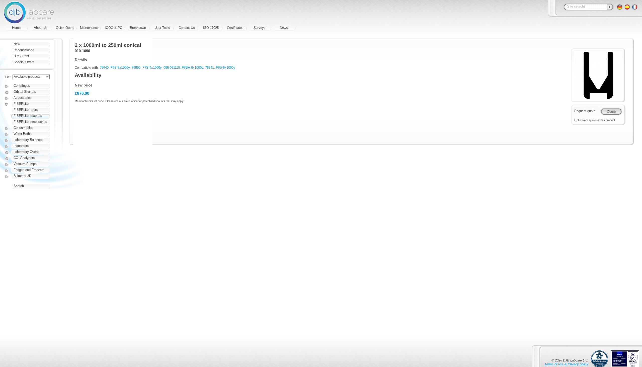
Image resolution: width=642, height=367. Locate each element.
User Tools (162, 28)
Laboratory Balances (28, 140)
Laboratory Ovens (26, 152)
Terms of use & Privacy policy (566, 364)
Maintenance (89, 28)
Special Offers (24, 62)
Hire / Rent (21, 56)
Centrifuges (22, 85)
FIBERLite (21, 104)
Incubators (21, 146)
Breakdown (138, 28)
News (284, 28)
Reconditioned (24, 50)
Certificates (235, 28)
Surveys (260, 28)
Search (19, 186)
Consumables (23, 128)
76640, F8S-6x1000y (115, 67)
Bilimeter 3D (22, 176)
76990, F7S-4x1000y (147, 67)
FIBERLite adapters (28, 116)
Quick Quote (65, 28)
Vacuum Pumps (25, 164)
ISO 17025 (211, 28)
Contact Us (187, 28)
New (17, 44)
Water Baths (23, 134)
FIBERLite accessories (30, 122)
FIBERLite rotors (26, 110)
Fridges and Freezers (29, 170)
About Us (40, 28)
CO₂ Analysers (24, 158)
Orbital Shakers (25, 92)
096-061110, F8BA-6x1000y (183, 67)
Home (16, 28)
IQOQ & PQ (113, 28)
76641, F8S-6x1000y (220, 67)
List (8, 77)
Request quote (584, 111)
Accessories (23, 98)
